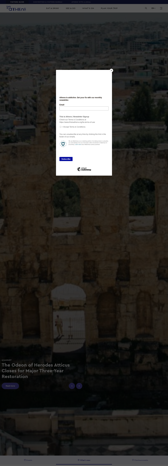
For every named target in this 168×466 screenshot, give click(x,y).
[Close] (111, 70)
